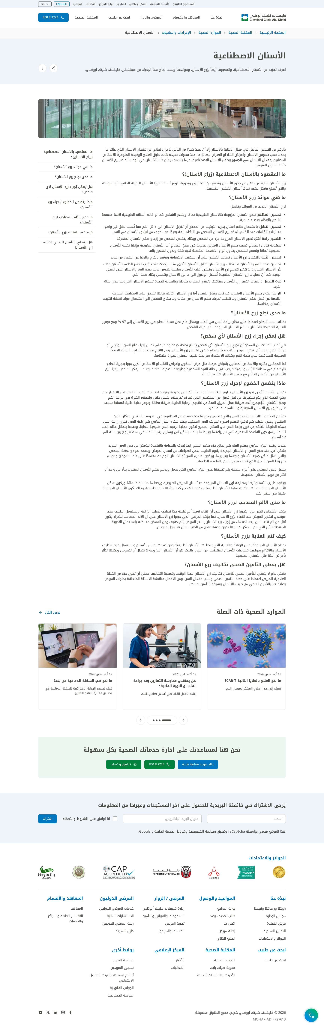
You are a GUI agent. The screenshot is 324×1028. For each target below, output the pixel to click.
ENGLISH (61, 4)
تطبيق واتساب (121, 764)
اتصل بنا (121, 4)
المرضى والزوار (151, 17)
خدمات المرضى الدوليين (116, 908)
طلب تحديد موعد (222, 916)
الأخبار (180, 960)
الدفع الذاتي (226, 938)
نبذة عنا (216, 17)
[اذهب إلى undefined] (70, 1012)
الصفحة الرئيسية (273, 32)
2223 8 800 (50, 17)
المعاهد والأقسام (186, 17)
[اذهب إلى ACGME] (214, 872)
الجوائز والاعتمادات (272, 938)
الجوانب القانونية (122, 988)
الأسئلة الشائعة (160, 4)
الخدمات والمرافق (171, 931)
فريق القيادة (276, 923)
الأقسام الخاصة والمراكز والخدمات (65, 918)
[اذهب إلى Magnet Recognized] (246, 872)
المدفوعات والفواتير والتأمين (163, 916)
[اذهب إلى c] (79, 872)
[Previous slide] (183, 720)
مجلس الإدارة (276, 916)
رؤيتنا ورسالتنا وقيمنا (270, 908)
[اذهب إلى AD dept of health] (172, 872)
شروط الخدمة (175, 831)
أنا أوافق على (86, 818)
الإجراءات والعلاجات (176, 32)
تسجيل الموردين (122, 967)
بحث (43, 4)
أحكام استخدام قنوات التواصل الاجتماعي (112, 978)
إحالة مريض (227, 931)
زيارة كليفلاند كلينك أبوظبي (163, 908)
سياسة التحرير (123, 960)
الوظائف (90, 4)
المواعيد (77, 4)
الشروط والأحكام (75, 819)
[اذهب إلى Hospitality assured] (46, 872)
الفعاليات (177, 967)
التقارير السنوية (274, 931)
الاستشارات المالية (120, 916)
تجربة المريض (174, 923)
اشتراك (47, 819)
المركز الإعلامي (138, 4)
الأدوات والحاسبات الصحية (216, 975)
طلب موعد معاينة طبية (198, 764)
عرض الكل (52, 612)
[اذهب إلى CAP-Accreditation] (119, 872)
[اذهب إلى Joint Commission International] (279, 872)
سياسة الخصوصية (202, 831)
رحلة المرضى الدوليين (118, 923)
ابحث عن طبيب (119, 17)
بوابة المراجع (105, 4)
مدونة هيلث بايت (222, 967)
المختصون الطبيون (183, 4)
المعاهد (77, 908)
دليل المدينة (125, 931)
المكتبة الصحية (86, 17)
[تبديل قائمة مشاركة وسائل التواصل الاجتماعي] (54, 68)
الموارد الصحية (210, 32)
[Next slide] (140, 720)
